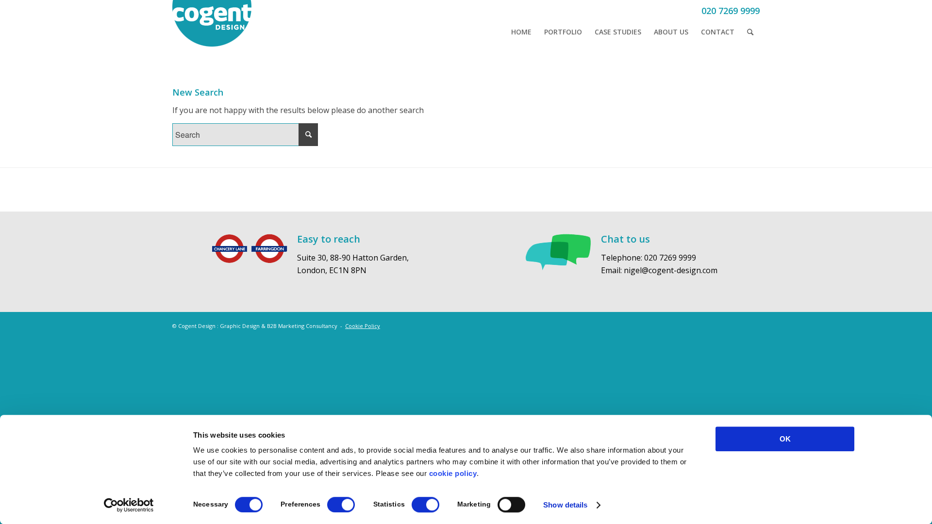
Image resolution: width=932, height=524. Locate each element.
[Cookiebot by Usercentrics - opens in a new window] (128, 505)
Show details (565, 505)
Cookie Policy (362, 325)
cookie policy (453, 473)
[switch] (341, 504)
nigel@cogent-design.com (670, 270)
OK (785, 439)
